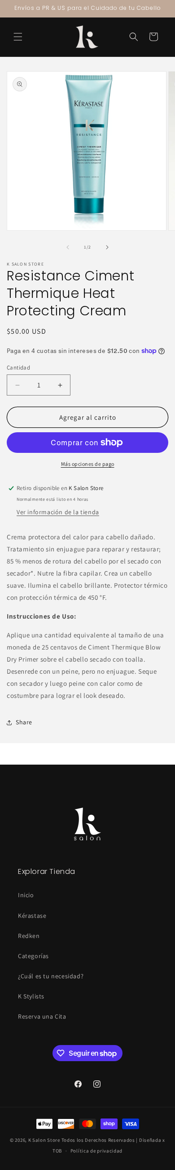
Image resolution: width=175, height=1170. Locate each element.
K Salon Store (44, 1140)
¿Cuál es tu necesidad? (50, 976)
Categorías (33, 956)
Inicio (26, 895)
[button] (18, 37)
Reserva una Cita (42, 1016)
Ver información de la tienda (58, 512)
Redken (29, 936)
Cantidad (18, 367)
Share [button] (24, 722)
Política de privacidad (96, 1151)
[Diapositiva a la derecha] (107, 247)
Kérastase (32, 916)
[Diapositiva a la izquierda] (68, 247)
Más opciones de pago (87, 463)
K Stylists (31, 996)
